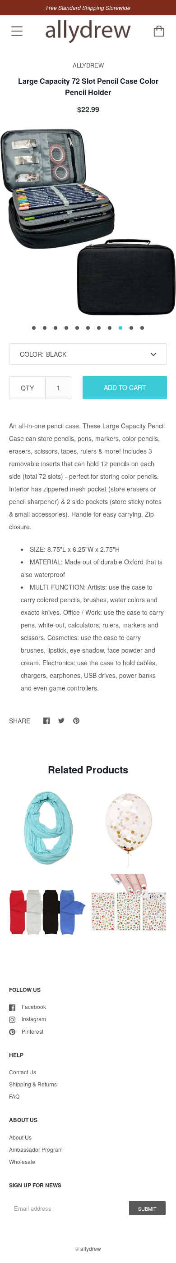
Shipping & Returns (33, 1084)
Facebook (34, 1006)
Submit (147, 1208)
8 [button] (109, 328)
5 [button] (77, 328)
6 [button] (88, 328)
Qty (27, 387)
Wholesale (22, 1161)
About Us (20, 1137)
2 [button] (44, 328)
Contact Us (22, 1072)
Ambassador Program (36, 1149)
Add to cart (125, 387)
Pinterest (32, 1031)
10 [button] (131, 328)
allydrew (90, 1248)
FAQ (14, 1096)
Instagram (34, 1018)
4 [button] (66, 328)
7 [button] (99, 328)
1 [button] (34, 328)
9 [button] (120, 328)
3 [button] (55, 328)
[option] (88, 222)
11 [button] (142, 328)
